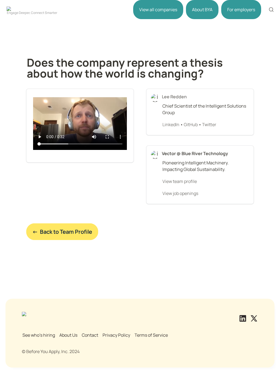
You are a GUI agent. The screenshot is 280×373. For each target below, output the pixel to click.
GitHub (191, 125)
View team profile (179, 181)
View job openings (180, 193)
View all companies (158, 10)
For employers (241, 10)
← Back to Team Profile (62, 231)
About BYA (202, 10)
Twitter (209, 125)
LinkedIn (170, 125)
